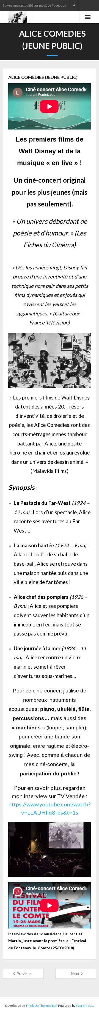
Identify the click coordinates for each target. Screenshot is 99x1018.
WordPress (84, 1005)
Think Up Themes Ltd (41, 1005)
